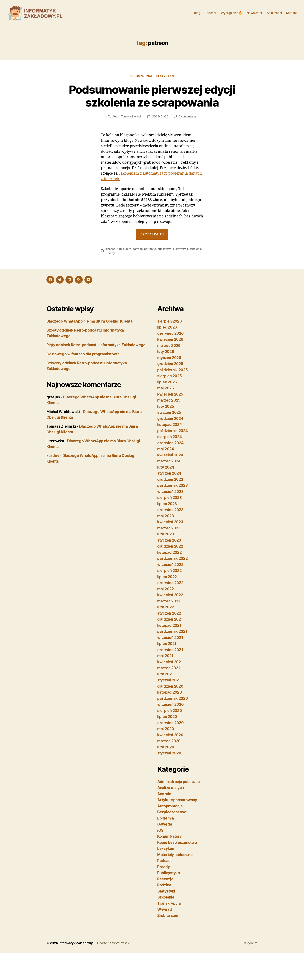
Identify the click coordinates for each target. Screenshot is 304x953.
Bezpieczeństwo (171, 812)
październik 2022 (172, 558)
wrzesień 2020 (170, 704)
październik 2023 (172, 485)
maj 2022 (165, 589)
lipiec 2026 (167, 327)
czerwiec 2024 (170, 443)
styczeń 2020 (169, 753)
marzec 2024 (168, 461)
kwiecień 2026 (170, 339)
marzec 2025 (168, 400)
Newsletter (254, 13)
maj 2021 (165, 656)
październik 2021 (172, 631)
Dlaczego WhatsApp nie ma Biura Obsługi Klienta (89, 321)
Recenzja (165, 879)
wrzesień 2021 (170, 637)
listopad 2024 (169, 424)
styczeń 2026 (169, 358)
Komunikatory (169, 836)
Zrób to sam (167, 915)
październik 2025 (172, 370)
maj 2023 (165, 516)
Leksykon (165, 848)
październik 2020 (172, 698)
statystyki (181, 249)
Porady (163, 867)
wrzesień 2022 (170, 564)
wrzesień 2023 (170, 491)
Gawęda (164, 824)
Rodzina (164, 885)
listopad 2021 (169, 625)
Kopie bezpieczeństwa (177, 842)
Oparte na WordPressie (113, 943)
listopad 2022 (169, 552)
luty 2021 (165, 674)
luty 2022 (165, 607)
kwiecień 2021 (170, 662)
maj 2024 (165, 449)
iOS (160, 830)
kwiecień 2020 (170, 735)
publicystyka (165, 249)
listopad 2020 (169, 692)
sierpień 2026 (169, 321)
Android (164, 794)
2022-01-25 (160, 116)
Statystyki (165, 76)
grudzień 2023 (170, 479)
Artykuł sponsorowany (177, 800)
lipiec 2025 (167, 382)
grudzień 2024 (170, 418)
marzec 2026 (168, 345)
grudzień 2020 (170, 686)
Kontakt (291, 13)
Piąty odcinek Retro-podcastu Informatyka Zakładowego (95, 345)
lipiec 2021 (166, 643)
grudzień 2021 (170, 619)
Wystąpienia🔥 (231, 13)
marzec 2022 (168, 601)
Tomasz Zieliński (131, 116)
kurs (128, 249)
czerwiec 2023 (170, 510)
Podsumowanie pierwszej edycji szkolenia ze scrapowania (152, 96)
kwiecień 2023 (170, 522)
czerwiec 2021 (170, 650)
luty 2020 (165, 747)
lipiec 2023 (167, 504)
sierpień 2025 (169, 376)
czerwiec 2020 (170, 723)
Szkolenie (166, 897)
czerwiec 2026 (170, 333)
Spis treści (274, 13)
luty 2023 (165, 534)
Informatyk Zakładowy (76, 943)
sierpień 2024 (169, 437)
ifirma (120, 249)
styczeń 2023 (169, 540)
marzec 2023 (168, 528)
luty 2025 (165, 406)
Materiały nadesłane (175, 854)
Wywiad (164, 909)
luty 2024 (165, 467)
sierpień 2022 (169, 570)
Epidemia (165, 818)
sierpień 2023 (169, 497)
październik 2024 (172, 431)
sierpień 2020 (169, 710)
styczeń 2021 (169, 680)
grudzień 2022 (170, 546)
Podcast (210, 13)
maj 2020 (165, 729)
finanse (110, 249)
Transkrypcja (169, 903)
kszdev (52, 455)
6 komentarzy (188, 116)
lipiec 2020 (167, 716)
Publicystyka (141, 76)
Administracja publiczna (178, 781)
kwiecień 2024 (170, 455)
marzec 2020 (168, 741)
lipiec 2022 (167, 577)
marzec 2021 (168, 668)
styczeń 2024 (169, 473)
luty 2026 (165, 351)
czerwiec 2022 (170, 583)
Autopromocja (170, 806)
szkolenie (195, 249)
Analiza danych (170, 787)
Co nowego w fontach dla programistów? (82, 354)
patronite (150, 249)
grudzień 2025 (170, 364)
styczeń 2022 (169, 613)
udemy (110, 253)
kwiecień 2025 (170, 394)
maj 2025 (165, 388)
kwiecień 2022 (170, 595)
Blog (197, 13)
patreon (137, 249)
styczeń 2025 (169, 412)
